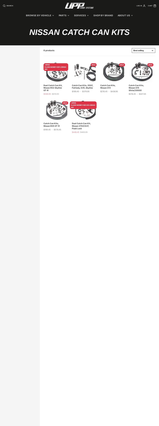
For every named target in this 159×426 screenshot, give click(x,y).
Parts (63, 15)
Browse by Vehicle (38, 15)
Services (80, 15)
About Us (124, 15)
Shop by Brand (103, 15)
